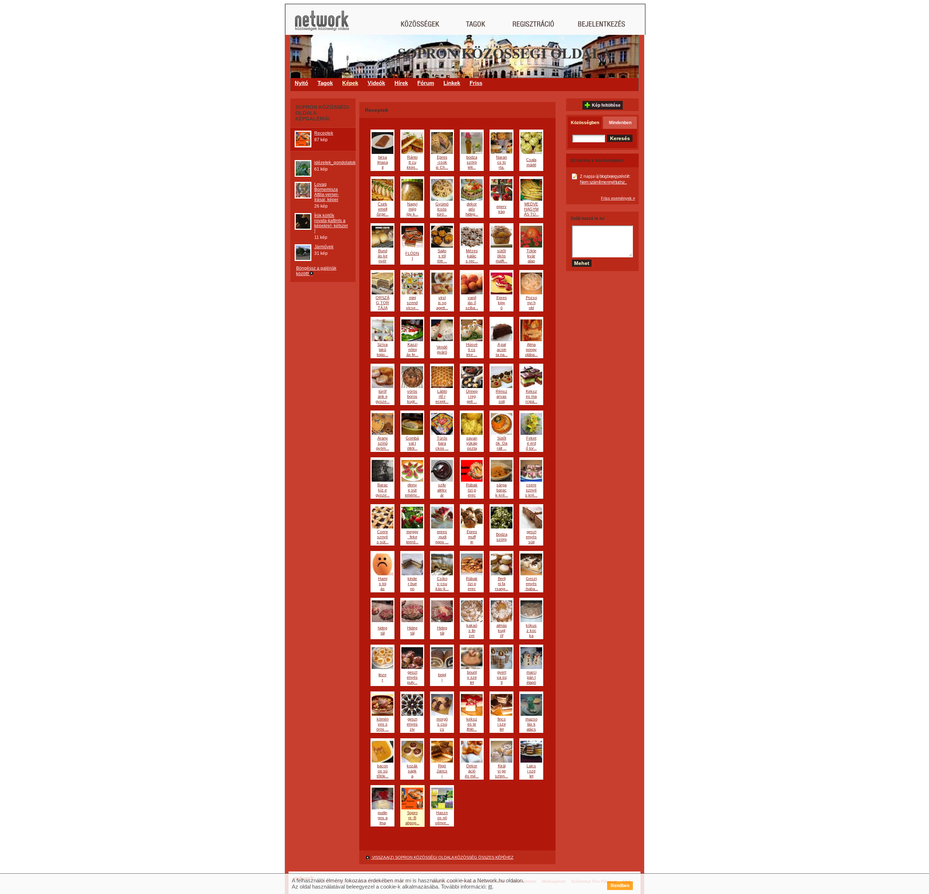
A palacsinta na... (502, 349)
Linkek (451, 83)
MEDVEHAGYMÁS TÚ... (531, 209)
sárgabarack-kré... (501, 490)
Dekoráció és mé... (472, 771)
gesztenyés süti (531, 537)
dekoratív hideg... (472, 209)
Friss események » (618, 198)
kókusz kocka (531, 630)
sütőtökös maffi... (501, 256)
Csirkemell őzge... (383, 209)
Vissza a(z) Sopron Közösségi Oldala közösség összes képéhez (442, 857)
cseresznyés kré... (531, 490)
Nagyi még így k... (412, 209)
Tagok (325, 83)
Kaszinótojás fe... (412, 349)
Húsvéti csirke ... (472, 349)
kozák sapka (412, 771)
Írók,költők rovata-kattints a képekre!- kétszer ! (331, 223)
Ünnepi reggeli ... (472, 396)
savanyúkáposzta (471, 443)
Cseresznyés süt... (383, 537)
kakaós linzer (471, 630)
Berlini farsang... (501, 583)
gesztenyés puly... (412, 677)
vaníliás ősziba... (472, 302)
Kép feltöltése (606, 105)
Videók (376, 83)
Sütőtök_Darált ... (501, 443)
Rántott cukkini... (412, 162)
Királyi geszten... (501, 771)
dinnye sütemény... (412, 490)
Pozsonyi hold (531, 302)
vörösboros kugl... (412, 396)
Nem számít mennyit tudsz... (603, 182)
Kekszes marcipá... (531, 396)
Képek (350, 83)
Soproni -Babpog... (412, 818)
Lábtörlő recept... (442, 396)
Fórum (425, 83)
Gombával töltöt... (412, 443)
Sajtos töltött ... (442, 256)
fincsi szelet (502, 724)
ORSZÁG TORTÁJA (382, 302)
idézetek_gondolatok (335, 162)
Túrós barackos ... (442, 443)
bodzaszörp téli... (471, 162)
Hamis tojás (382, 583)
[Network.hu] (322, 24)
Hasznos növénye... (442, 818)
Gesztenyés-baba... (531, 583)
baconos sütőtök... (383, 771)
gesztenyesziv (412, 724)
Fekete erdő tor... (531, 443)
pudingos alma (383, 818)
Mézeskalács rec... (472, 256)
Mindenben (620, 122)
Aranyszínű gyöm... (382, 443)
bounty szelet (472, 677)
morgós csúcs (442, 724)
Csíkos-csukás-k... (442, 583)
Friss (476, 83)
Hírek (401, 83)
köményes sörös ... (382, 724)
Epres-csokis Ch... (442, 162)
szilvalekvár (442, 490)
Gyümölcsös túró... (442, 209)
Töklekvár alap (531, 256)
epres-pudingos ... (442, 537)
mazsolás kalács (531, 724)
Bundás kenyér (383, 256)
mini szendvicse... (412, 302)
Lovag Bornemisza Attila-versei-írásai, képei (326, 192)
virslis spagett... (442, 302)
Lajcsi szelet (531, 771)
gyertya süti (502, 677)
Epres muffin (472, 537)
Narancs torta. (501, 162)
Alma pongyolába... (531, 349)
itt (490, 886)
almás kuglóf (501, 630)
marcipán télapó (531, 677)
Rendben (620, 885)
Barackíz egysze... (383, 490)
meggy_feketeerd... (412, 537)
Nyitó (301, 83)
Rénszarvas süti (501, 396)
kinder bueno (412, 583)
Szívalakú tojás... (382, 349)
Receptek (323, 133)
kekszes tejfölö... (471, 724)
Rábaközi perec (472, 490)
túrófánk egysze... (383, 396)
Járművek (323, 246)
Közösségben (585, 122)
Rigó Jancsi (442, 771)
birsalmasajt (382, 162)
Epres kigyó (501, 302)
